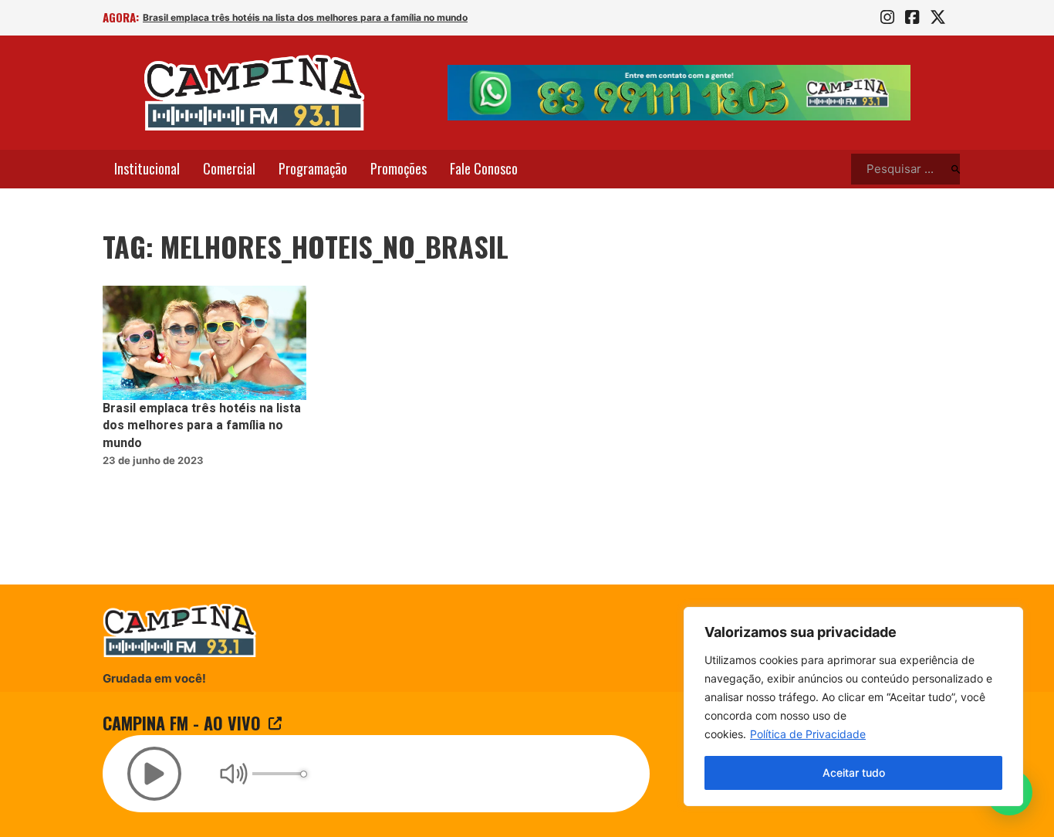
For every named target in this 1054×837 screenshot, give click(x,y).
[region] (853, 706)
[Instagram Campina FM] (887, 18)
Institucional (147, 168)
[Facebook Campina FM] (912, 18)
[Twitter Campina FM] (937, 18)
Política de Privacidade (808, 733)
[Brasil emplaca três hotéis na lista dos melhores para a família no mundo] (204, 343)
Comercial (229, 168)
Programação (313, 168)
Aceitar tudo (854, 772)
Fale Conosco (484, 168)
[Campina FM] (255, 92)
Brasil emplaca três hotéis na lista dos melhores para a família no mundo (305, 17)
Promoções (398, 168)
